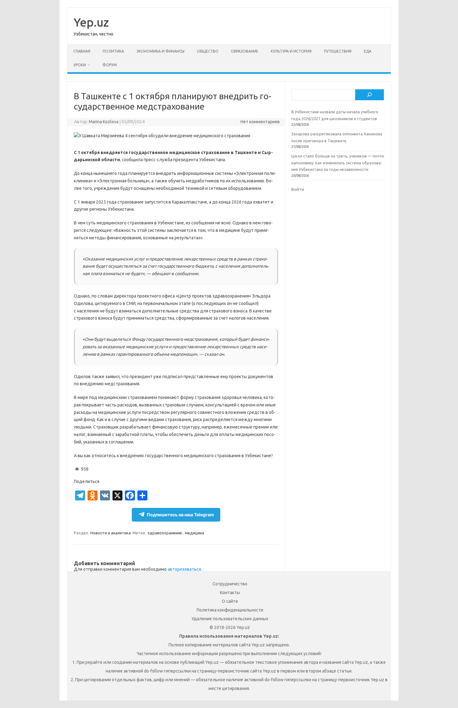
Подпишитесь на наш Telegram (180, 514)
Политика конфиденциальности (230, 609)
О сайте (230, 601)
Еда (367, 51)
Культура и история (291, 51)
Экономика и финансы (160, 51)
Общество (207, 51)
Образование (244, 51)
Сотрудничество (229, 583)
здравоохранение (164, 533)
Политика (113, 51)
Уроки (80, 65)
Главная (82, 51)
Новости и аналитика (110, 533)
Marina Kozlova (103, 121)
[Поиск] (369, 95)
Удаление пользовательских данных (230, 618)
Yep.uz (91, 22)
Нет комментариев (260, 121)
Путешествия (337, 51)
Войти (297, 189)
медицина (194, 533)
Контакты (230, 592)
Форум (110, 65)
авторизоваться (184, 569)
